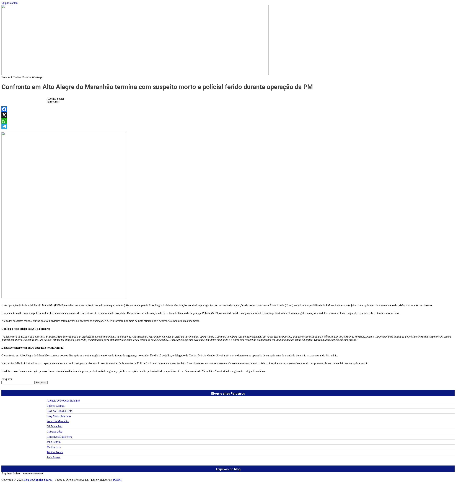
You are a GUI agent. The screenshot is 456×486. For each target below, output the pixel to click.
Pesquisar (6, 378)
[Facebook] (228, 109)
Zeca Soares (53, 457)
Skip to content (9, 2)
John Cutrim (54, 441)
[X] (228, 115)
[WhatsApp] (228, 121)
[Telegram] (228, 126)
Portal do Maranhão (58, 421)
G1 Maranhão (54, 426)
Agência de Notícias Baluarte (63, 400)
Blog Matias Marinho (59, 416)
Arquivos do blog (11, 473)
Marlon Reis (54, 447)
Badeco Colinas (55, 405)
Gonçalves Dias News (59, 436)
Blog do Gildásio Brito (59, 410)
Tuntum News (55, 452)
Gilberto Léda (54, 431)
